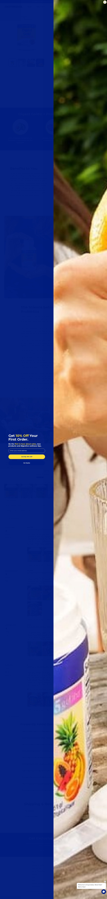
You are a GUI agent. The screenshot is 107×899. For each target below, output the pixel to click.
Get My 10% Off (26, 457)
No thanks (26, 463)
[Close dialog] (104, 2)
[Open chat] (103, 891)
